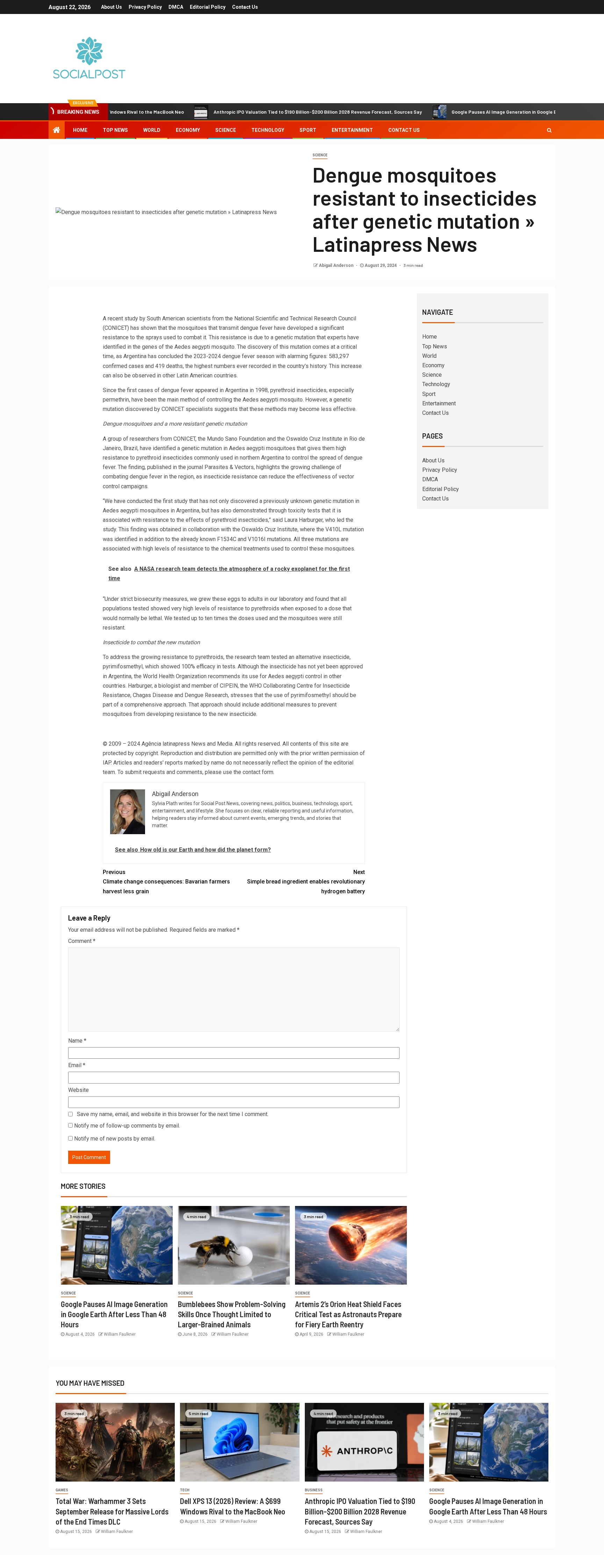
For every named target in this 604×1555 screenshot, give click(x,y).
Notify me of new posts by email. (114, 1138)
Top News (115, 130)
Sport (308, 130)
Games (62, 1490)
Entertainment (352, 130)
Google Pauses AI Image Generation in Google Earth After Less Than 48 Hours (493, 112)
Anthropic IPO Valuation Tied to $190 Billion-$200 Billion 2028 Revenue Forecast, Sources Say (273, 112)
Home (80, 130)
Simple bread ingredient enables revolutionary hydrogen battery (306, 881)
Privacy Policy (145, 7)
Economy (188, 130)
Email (76, 1065)
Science (225, 130)
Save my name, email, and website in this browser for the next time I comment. (172, 1114)
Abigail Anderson (336, 265)
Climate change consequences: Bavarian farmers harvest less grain (166, 881)
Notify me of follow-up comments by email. (127, 1125)
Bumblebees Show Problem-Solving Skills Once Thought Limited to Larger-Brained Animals (232, 1314)
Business (314, 1490)
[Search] (549, 130)
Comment (81, 941)
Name (77, 1040)
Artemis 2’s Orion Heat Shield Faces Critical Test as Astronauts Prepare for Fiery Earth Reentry (348, 1314)
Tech (184, 1490)
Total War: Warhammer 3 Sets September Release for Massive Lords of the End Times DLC (112, 1511)
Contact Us (245, 7)
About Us (111, 7)
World (151, 130)
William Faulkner (120, 1334)
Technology (267, 130)
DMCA (175, 7)
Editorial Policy (207, 7)
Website (78, 1090)
